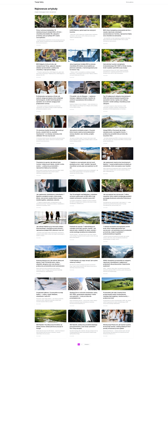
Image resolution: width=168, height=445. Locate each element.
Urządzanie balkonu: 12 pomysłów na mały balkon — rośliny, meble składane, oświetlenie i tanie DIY (49, 294)
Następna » (87, 344)
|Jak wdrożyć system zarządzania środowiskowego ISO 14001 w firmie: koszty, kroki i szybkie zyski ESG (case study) (117, 66)
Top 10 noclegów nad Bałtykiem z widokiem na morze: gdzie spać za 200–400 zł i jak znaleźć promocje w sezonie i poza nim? (83, 196)
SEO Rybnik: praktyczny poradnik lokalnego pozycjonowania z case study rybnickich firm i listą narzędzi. (83, 326)
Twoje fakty (39, 2)
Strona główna (129, 2)
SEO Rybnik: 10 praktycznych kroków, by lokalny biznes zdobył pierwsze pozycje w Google (49, 326)
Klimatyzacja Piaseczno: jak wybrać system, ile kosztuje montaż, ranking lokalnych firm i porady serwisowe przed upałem (117, 326)
